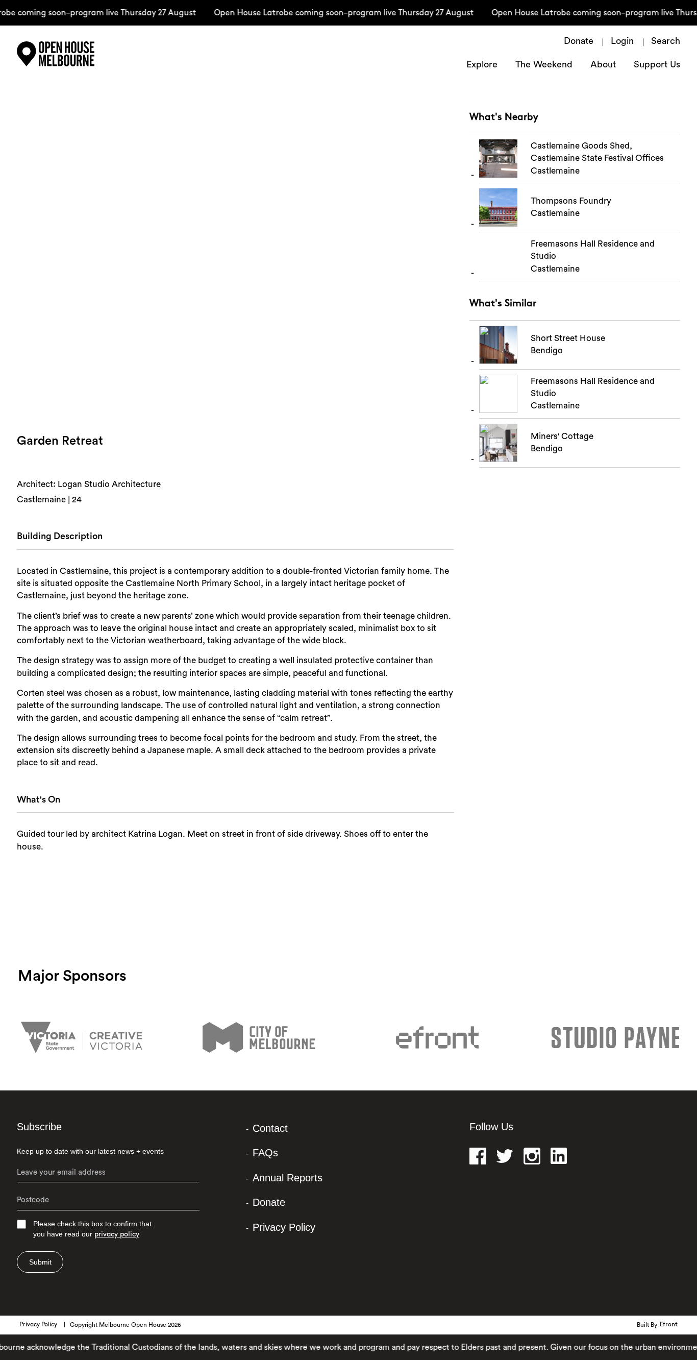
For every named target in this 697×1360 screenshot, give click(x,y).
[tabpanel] (235, 273)
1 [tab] (236, 397)
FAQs (265, 1152)
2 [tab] (243, 397)
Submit (40, 1262)
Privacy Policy (284, 1227)
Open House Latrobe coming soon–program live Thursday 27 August (333, 13)
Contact (270, 1128)
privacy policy (116, 1234)
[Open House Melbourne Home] (83, 53)
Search (665, 41)
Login (622, 41)
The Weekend (543, 65)
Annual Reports (287, 1177)
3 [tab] (251, 397)
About (603, 65)
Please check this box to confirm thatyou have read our (92, 1229)
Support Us (657, 65)
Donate (578, 41)
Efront (669, 1325)
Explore (481, 65)
